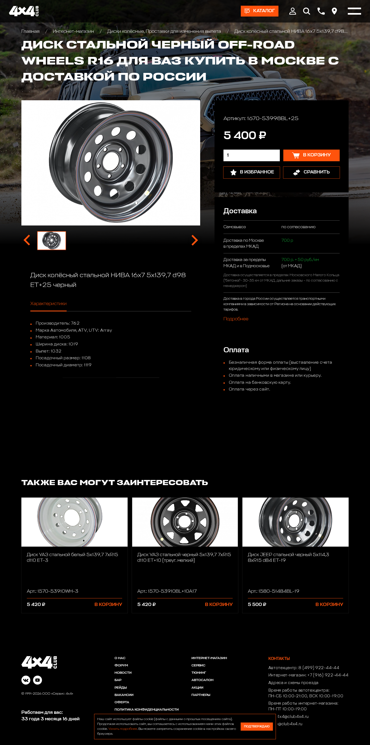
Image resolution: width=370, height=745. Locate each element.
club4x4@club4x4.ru (288, 717)
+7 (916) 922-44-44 (328, 675)
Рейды (121, 687)
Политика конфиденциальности (147, 709)
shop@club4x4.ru (285, 724)
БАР (118, 680)
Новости (123, 673)
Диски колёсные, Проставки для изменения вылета (164, 31)
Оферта (122, 702)
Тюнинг (199, 673)
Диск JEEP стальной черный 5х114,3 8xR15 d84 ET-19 (288, 558)
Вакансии (124, 695)
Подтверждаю (257, 726)
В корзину (108, 604)
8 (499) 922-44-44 (318, 668)
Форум (121, 665)
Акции (197, 687)
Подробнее (235, 319)
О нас (120, 658)
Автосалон (202, 680)
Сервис (198, 665)
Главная (31, 31)
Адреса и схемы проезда (293, 683)
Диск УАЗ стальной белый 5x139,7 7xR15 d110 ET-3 (72, 558)
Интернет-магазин (73, 31)
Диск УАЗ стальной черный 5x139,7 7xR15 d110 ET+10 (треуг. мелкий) (184, 558)
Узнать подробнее (122, 729)
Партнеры (201, 695)
